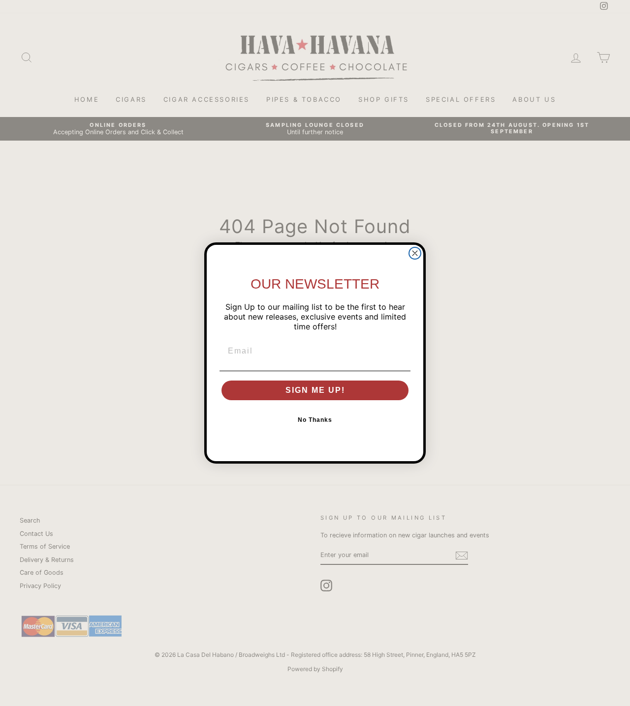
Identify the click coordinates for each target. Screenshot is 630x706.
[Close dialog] (415, 253)
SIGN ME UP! (315, 390)
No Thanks (315, 419)
